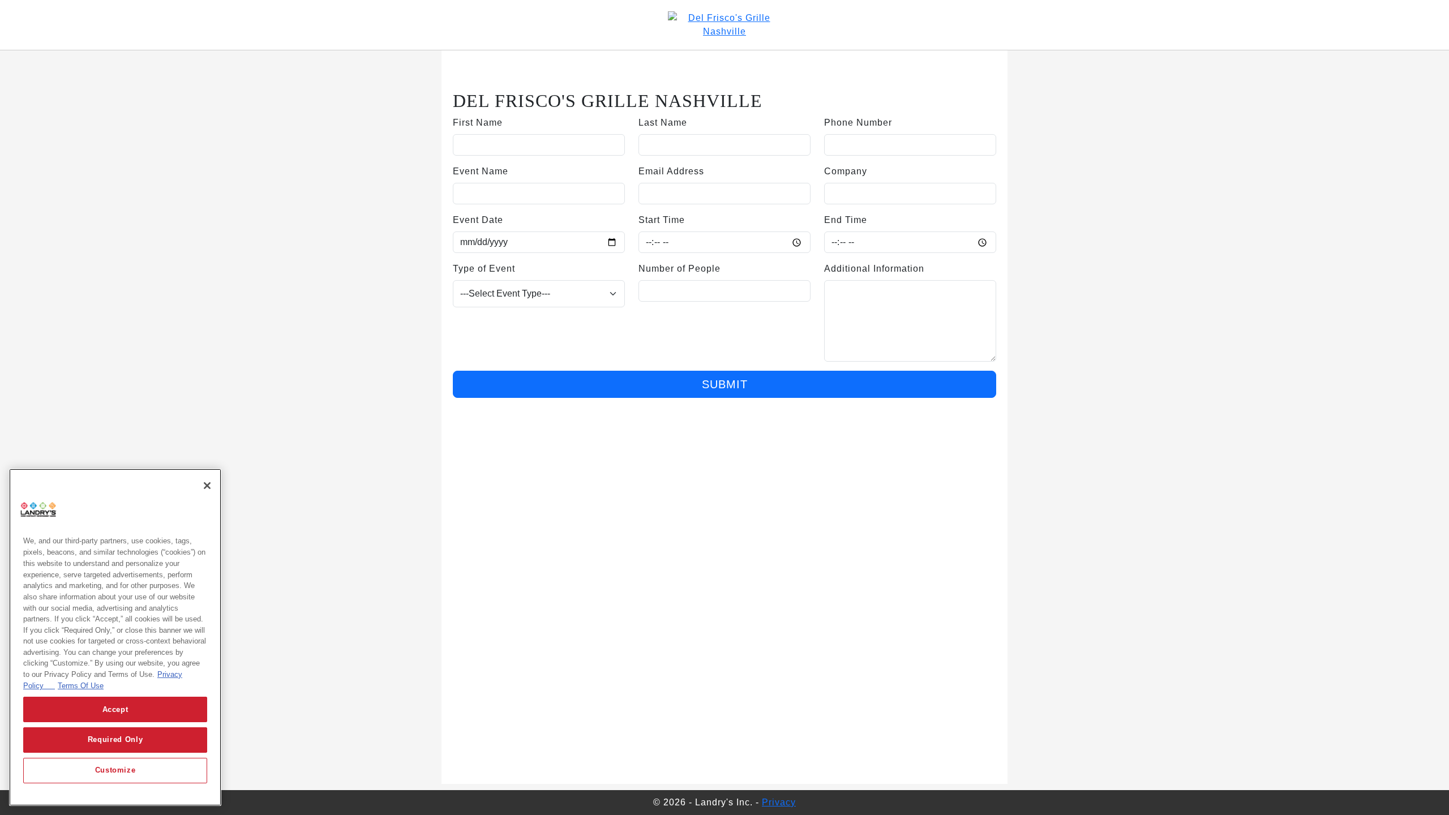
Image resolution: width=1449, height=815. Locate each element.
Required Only (115, 740)
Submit (725, 384)
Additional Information (874, 268)
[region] (115, 637)
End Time (845, 220)
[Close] (207, 485)
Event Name (480, 171)
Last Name (662, 122)
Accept (115, 709)
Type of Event (484, 268)
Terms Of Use (81, 685)
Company (845, 171)
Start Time (661, 220)
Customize (115, 770)
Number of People (679, 268)
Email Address (671, 171)
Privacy (779, 802)
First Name (478, 122)
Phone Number (858, 122)
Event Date (478, 220)
